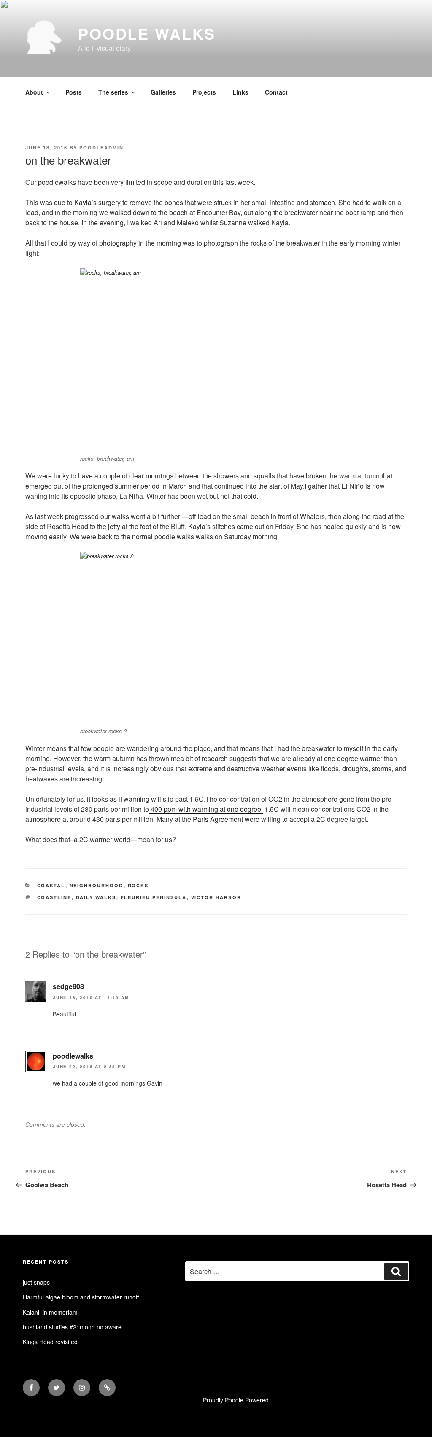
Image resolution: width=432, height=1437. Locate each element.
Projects (204, 92)
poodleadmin (101, 147)
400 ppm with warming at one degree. (206, 809)
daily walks (96, 897)
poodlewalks (73, 1056)
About (34, 92)
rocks (138, 885)
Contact (276, 92)
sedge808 (68, 986)
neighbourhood (97, 885)
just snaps (36, 1282)
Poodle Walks (147, 33)
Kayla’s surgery (97, 202)
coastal (51, 885)
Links (240, 92)
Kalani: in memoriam (50, 1312)
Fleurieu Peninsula (154, 897)
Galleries (163, 92)
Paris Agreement (219, 819)
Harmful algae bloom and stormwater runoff (81, 1297)
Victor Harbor (216, 897)
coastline (54, 897)
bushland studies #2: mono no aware (72, 1327)
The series (113, 92)
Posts (73, 92)
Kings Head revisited (50, 1341)
